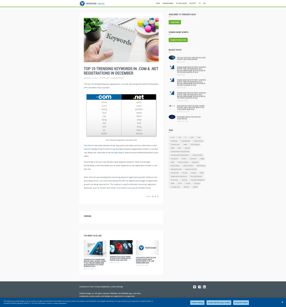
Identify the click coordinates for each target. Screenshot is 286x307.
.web (191, 137)
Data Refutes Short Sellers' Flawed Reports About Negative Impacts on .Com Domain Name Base (191, 107)
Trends (188, 183)
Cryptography (185, 141)
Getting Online (181, 3)
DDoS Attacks (195, 144)
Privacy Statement (60, 303)
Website (186, 187)
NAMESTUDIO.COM (178, 40)
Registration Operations (179, 176)
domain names (197, 155)
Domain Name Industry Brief (180, 151)
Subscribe (174, 22)
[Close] (282, 302)
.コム (199, 137)
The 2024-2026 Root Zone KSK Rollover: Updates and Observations (191, 58)
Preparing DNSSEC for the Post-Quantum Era (189, 118)
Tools (180, 183)
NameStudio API (176, 169)
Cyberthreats (175, 144)
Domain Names (168, 3)
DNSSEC (187, 148)
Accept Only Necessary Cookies (219, 303)
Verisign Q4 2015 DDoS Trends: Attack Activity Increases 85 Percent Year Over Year (120, 258)
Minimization (175, 165)
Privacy (185, 173)
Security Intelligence (197, 180)
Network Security (191, 169)
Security (192, 3)
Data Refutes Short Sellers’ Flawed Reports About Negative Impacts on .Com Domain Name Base (146, 260)
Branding (174, 141)
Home (158, 3)
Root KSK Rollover (196, 176)
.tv (185, 137)
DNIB (172, 148)
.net (130, 84)
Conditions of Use (86, 287)
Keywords (195, 162)
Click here (88, 145)
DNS (179, 148)
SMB (172, 183)
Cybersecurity (198, 141)
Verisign (105, 78)
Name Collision (188, 165)
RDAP (201, 173)
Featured (193, 158)
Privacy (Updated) (102, 287)
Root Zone (174, 180)
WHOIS (195, 187)
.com (123, 84)
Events (184, 158)
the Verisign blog (115, 152)
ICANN (202, 158)
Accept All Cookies (241, 303)
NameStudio (201, 165)
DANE (185, 144)
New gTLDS (175, 173)
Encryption (174, 158)
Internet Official (183, 162)
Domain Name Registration (180, 155)
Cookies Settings (197, 303)
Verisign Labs (175, 187)
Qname (193, 173)
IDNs (172, 162)
